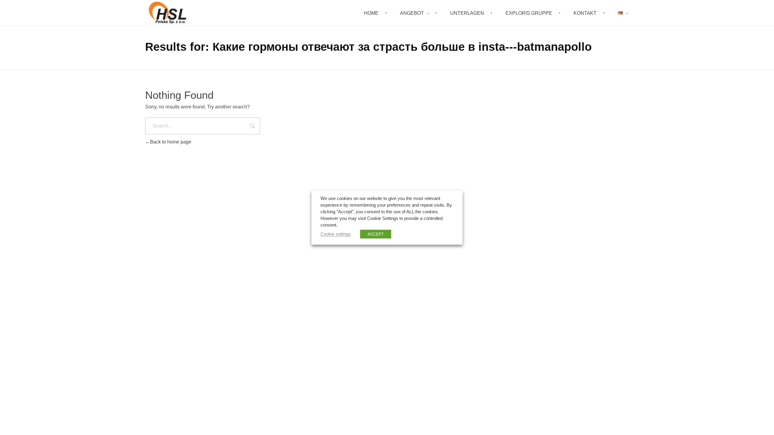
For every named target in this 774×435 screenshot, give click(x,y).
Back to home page (170, 141)
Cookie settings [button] (335, 234)
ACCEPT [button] (376, 234)
